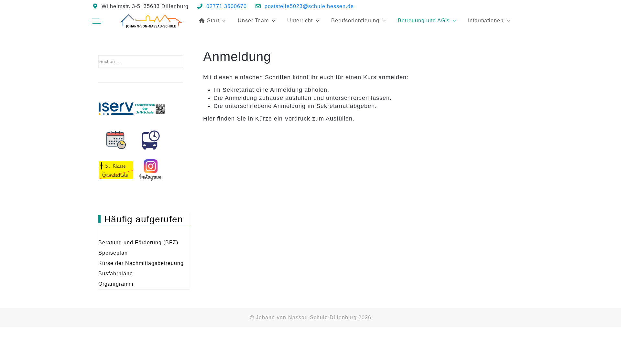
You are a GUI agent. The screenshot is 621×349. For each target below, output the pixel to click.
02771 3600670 (226, 6)
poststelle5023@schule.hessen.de (309, 6)
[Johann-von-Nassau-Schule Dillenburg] (150, 20)
